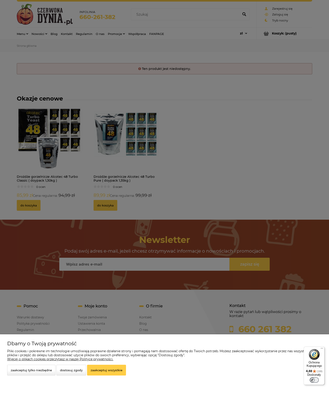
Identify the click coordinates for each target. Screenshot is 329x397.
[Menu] (322, 349)
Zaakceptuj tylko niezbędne (31, 370)
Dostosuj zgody (71, 370)
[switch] (314, 380)
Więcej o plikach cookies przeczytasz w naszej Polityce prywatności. (60, 359)
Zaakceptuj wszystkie (106, 370)
